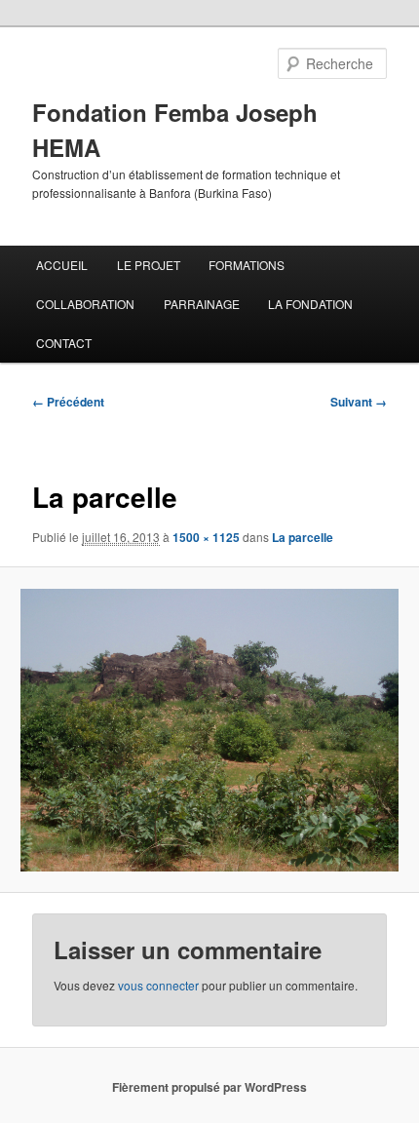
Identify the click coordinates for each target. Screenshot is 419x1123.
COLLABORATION (85, 303)
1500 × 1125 (206, 537)
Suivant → (358, 401)
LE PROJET (148, 264)
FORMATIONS (247, 264)
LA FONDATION (310, 303)
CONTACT (64, 342)
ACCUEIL (62, 264)
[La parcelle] (209, 730)
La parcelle (302, 537)
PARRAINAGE (202, 303)
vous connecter (158, 985)
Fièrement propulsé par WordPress (209, 1087)
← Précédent (68, 401)
